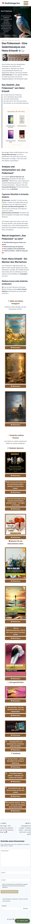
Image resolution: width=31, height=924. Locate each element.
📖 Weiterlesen (15, 347)
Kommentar (5, 850)
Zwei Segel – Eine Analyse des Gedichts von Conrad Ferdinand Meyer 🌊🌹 (6, 828)
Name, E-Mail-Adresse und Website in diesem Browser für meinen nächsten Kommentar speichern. (14, 886)
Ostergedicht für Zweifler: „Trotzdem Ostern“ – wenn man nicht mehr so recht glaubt (25, 829)
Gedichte (4, 40)
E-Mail (3, 880)
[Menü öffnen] (25, 3)
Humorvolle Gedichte (14, 40)
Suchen (4, 906)
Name (3, 872)
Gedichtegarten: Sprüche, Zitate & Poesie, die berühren (15, 900)
